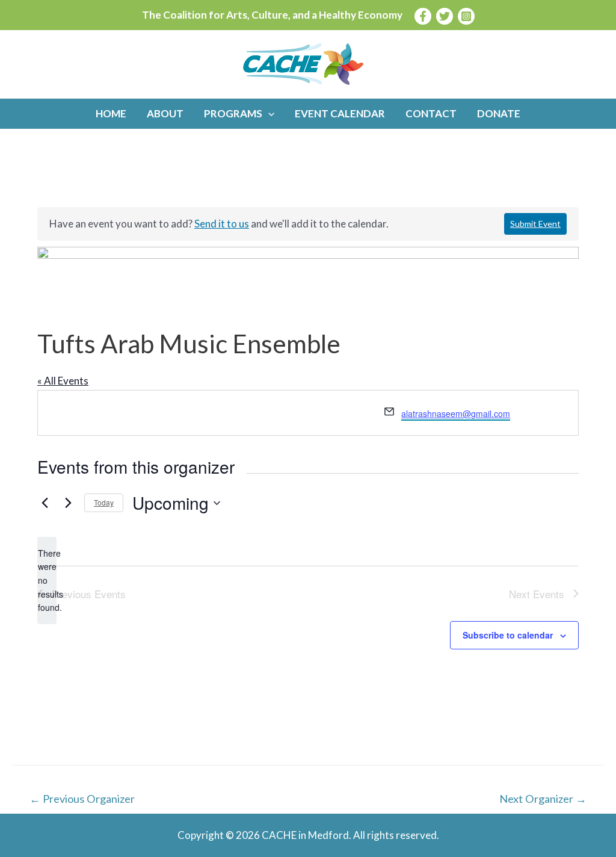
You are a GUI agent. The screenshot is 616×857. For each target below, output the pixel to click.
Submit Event (535, 223)
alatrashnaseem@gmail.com (455, 413)
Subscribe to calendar (508, 635)
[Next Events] (68, 503)
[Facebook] (422, 16)
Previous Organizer (82, 798)
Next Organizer (543, 798)
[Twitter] (444, 16)
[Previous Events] (44, 503)
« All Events (62, 380)
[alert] (47, 580)
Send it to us (221, 223)
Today (104, 502)
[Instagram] (466, 16)
